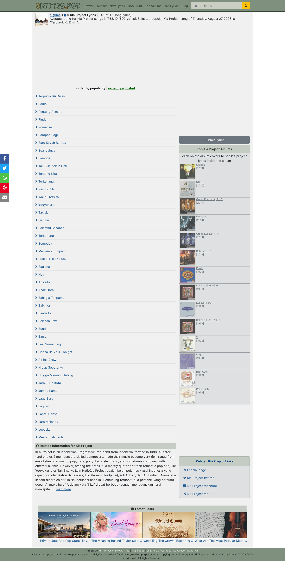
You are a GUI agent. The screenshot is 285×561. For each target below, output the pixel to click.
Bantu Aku (45, 313)
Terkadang (45, 236)
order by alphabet (121, 88)
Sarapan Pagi (47, 135)
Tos (127, 550)
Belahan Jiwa (47, 321)
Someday (44, 243)
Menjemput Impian (51, 251)
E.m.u (41, 336)
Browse (88, 6)
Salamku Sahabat (50, 228)
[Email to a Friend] (4, 197)
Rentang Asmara (49, 112)
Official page (196, 470)
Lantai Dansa (47, 414)
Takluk (42, 212)
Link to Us (153, 550)
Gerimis (43, 220)
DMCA (119, 550)
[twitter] (100, 550)
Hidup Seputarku (50, 367)
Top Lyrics (171, 6)
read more (63, 489)
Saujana (43, 267)
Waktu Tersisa (48, 197)
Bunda (42, 329)
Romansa (44, 127)
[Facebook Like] (4, 159)
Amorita (43, 282)
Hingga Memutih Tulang (55, 375)
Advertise (179, 550)
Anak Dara (45, 290)
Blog (184, 6)
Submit (102, 6)
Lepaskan (44, 429)
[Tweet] (4, 168)
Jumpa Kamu (47, 391)
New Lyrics (117, 6)
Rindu (42, 119)
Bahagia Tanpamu (50, 298)
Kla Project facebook (202, 486)
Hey (40, 274)
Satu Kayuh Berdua (51, 143)
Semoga (43, 158)
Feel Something (49, 344)
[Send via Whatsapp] (4, 178)
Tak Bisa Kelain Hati (52, 166)
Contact (166, 550)
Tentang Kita (47, 174)
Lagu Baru (45, 398)
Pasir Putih (45, 189)
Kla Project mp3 (198, 494)
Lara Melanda (47, 422)
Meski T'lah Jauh (50, 437)
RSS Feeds (138, 550)
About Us (193, 550)
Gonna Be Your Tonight (54, 352)
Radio (42, 104)
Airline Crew (46, 360)
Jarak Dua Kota (49, 383)
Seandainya (46, 150)
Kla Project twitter (200, 478)
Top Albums (153, 6)
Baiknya (43, 305)
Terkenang (45, 181)
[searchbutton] (246, 5)
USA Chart (135, 6)
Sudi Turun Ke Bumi (51, 259)
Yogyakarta (46, 205)
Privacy (108, 550)
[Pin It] (4, 188)
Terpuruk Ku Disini (51, 96)
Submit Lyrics (214, 140)
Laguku (43, 406)
